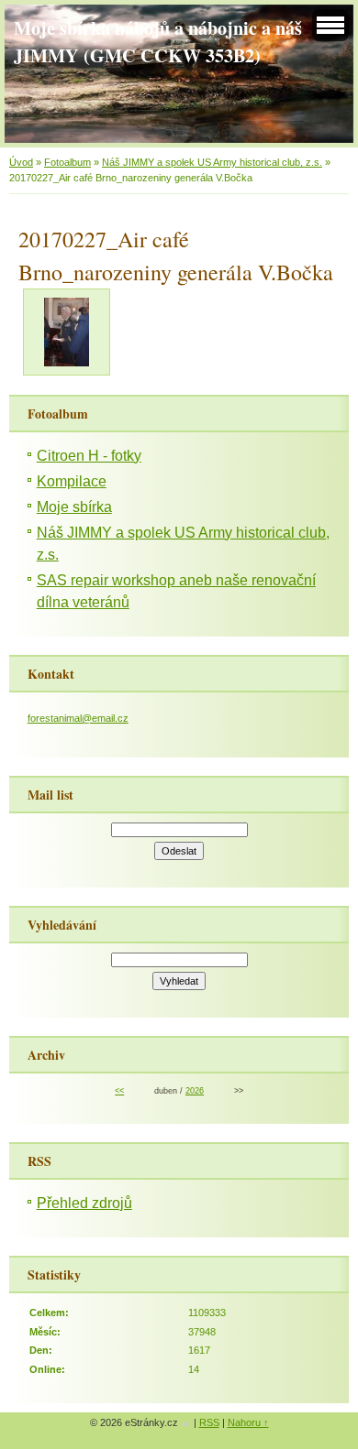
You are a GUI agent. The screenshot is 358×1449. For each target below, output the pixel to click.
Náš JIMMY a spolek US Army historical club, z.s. (212, 162)
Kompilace (71, 481)
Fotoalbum (67, 162)
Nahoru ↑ (248, 1422)
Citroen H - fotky (89, 455)
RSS (209, 1422)
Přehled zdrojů (84, 1203)
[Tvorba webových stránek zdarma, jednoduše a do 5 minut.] (187, 1424)
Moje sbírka (74, 507)
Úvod (21, 162)
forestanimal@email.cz (78, 718)
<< (119, 1090)
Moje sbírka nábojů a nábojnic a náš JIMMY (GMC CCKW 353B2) (158, 41)
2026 (194, 1090)
